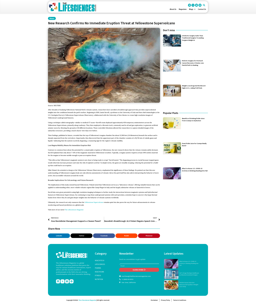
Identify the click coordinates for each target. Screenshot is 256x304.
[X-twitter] (193, 5)
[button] (204, 5)
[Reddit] (200, 5)
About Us (173, 9)
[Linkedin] (189, 5)
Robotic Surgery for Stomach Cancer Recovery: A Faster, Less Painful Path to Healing (193, 63)
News (52, 18)
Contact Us (202, 9)
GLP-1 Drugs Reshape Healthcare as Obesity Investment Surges (189, 274)
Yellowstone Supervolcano (94, 202)
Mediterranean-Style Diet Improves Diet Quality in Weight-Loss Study (188, 284)
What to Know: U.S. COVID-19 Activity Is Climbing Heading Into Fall (188, 263)
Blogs (191, 9)
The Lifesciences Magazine (74, 210)
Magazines (183, 9)
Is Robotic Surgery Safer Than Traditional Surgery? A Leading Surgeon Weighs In (193, 38)
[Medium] (196, 5)
